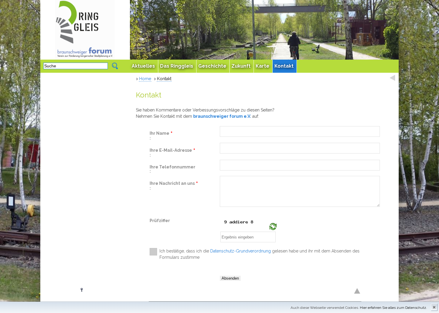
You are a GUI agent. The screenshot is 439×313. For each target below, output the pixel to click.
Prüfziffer (160, 221)
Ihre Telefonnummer (172, 167)
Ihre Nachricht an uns (174, 183)
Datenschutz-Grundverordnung (240, 251)
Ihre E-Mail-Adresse (172, 150)
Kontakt (164, 78)
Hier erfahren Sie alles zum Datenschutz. (393, 308)
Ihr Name (161, 133)
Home (145, 78)
